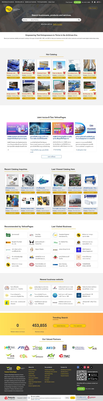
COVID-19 (31, 383)
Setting (67, 397)
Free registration (78, 326)
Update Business (61, 326)
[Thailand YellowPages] (81, 367)
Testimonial (31, 379)
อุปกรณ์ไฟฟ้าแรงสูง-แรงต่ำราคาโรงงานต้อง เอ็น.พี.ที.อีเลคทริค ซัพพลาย (39, 138)
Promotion (47, 379)
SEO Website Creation (49, 381)
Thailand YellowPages (10, 372)
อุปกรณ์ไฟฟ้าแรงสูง (37, 149)
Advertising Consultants (8, 2)
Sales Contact (57, 24)
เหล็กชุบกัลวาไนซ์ (81, 149)
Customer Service (65, 373)
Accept (72, 397)
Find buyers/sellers (42, 2)
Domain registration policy (34, 385)
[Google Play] (93, 378)
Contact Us (64, 367)
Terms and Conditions (33, 377)
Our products (48, 367)
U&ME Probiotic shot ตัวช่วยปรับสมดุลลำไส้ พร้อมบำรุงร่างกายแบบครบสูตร (17, 138)
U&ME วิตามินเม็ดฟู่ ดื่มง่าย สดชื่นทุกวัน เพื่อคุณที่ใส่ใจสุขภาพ (62, 137)
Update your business (30, 2)
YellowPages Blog (49, 373)
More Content (92, 8)
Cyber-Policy (31, 373)
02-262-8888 (77, 2)
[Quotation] (92, 2)
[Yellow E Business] (78, 367)
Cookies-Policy (32, 375)
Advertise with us (19, 2)
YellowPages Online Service (51, 371)
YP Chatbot (47, 377)
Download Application (93, 371)
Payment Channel (65, 375)
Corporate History (32, 369)
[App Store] (93, 374)
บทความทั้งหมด (51, 156)
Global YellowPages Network (35, 381)
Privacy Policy (32, 371)
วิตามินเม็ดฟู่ (58, 149)
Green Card (51, 2)
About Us (31, 367)
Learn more (37, 399)
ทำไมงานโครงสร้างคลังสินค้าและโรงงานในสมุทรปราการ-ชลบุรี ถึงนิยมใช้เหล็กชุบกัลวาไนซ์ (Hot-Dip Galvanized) (85, 139)
